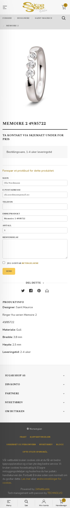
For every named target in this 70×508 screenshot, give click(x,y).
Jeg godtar (22, 263)
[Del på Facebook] (31, 291)
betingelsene (30, 263)
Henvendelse (10, 237)
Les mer (26, 479)
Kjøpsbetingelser (40, 437)
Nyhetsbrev (46, 444)
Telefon (8, 202)
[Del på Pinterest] (39, 291)
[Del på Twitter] (23, 291)
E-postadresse (12, 190)
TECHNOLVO (54, 493)
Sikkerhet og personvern (21, 444)
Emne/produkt (11, 213)
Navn (6, 178)
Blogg (60, 444)
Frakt (23, 437)
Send (9, 271)
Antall (7, 225)
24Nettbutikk (42, 489)
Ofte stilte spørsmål (35, 451)
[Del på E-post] (47, 291)
